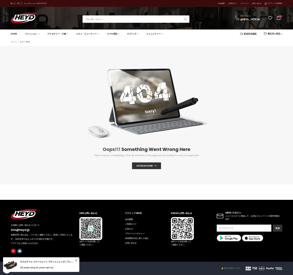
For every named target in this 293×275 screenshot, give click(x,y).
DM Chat (244, 16)
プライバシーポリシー (135, 233)
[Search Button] (185, 19)
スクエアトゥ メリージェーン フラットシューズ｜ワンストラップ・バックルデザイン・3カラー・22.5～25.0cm (47, 261)
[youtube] (19, 251)
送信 (277, 228)
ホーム (14, 41)
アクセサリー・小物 (56, 33)
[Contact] (237, 17)
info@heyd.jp (20, 230)
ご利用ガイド (232, 3)
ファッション (31, 33)
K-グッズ (131, 33)
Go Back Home (144, 165)
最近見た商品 (274, 33)
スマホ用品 (112, 33)
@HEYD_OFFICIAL (250, 19)
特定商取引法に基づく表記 (136, 238)
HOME (14, 33)
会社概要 (221, 3)
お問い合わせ (256, 3)
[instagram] (13, 251)
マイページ (245, 3)
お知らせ (129, 228)
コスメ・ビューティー (86, 33)
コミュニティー (153, 33)
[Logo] (24, 18)
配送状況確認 (250, 33)
